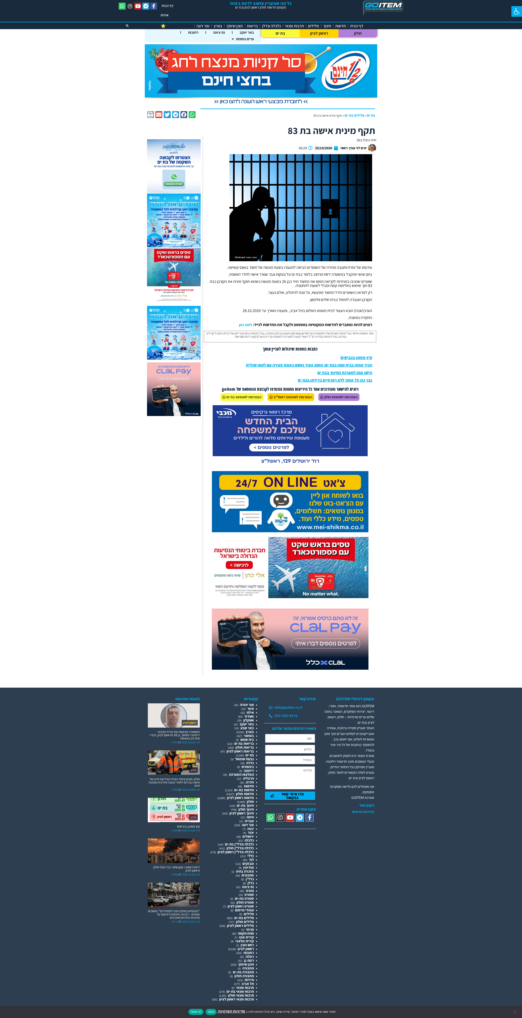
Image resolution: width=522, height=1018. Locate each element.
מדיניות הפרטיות (231, 1011)
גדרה (250, 762)
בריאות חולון (245, 747)
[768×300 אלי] (290, 596)
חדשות (340, 26)
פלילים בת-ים (354, 115)
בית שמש (247, 739)
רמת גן (249, 960)
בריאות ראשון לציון (240, 751)
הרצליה (248, 778)
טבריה (249, 821)
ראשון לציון (319, 33)
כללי (250, 855)
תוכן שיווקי (235, 26)
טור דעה (203, 26)
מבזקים (248, 863)
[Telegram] (145, 6)
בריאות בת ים (244, 743)
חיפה (250, 817)
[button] (516, 11)
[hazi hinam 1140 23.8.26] (261, 104)
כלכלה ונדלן (271, 26)
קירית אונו (246, 937)
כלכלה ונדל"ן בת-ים (239, 844)
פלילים (313, 26)
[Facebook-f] (153, 6)
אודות (164, 15)
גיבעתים (248, 766)
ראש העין (247, 945)
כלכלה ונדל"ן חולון (240, 848)
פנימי (250, 929)
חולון (358, 33)
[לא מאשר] (515, 1012)
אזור (250, 708)
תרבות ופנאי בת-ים (240, 991)
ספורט (249, 894)
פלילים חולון (245, 921)
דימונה (249, 770)
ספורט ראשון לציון (241, 906)
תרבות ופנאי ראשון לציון (236, 999)
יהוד (251, 832)
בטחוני (249, 735)
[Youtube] (137, 6)
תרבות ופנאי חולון (241, 995)
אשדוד (249, 716)
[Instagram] (130, 6)
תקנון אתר (366, 805)
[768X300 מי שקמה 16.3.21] (290, 531)
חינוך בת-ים (245, 805)
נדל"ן (250, 879)
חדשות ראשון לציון (240, 797)
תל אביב (248, 983)
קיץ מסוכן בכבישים (356, 357)
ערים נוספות (245, 39)
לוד (251, 859)
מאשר (211, 1011)
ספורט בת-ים (244, 898)
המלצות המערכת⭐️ (176, 26)
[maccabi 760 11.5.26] (290, 465)
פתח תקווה (246, 933)
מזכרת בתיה (245, 871)
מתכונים (248, 875)
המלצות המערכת (241, 774)
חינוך (327, 26)
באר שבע (247, 728)
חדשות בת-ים (244, 790)
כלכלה (249, 840)
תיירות (249, 979)
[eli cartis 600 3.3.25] (174, 414)
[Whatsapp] (122, 6)
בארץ (218, 26)
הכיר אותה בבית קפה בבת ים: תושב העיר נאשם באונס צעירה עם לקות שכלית (309, 365)
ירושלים (248, 836)
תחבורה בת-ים (243, 972)
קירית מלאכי (244, 941)
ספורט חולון (245, 902)
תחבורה (248, 968)
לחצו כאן (245, 324)
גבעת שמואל (244, 759)
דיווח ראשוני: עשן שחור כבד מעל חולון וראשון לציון (176, 869)
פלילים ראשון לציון (240, 925)
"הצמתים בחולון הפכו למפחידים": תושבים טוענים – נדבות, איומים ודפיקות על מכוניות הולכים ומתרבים (174, 914)
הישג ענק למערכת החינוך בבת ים (344, 372)
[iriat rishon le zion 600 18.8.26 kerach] (174, 246)
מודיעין (248, 867)
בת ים (280, 33)
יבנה (250, 828)
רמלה (250, 956)
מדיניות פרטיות (363, 812)
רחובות (193, 32)
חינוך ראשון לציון (241, 813)
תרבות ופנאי (294, 26)
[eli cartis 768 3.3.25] (290, 668)
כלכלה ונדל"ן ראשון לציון (236, 852)
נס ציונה (219, 32)
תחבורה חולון (244, 976)
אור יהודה (247, 704)
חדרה (250, 782)
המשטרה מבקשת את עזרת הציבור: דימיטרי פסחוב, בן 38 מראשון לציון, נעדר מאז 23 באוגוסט (175, 735)
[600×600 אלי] (174, 300)
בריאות (252, 26)
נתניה (250, 890)
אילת (250, 712)
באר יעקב (247, 32)
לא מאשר (195, 1011)
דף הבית (167, 5)
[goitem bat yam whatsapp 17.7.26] (174, 191)
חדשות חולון (245, 793)
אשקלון (248, 720)
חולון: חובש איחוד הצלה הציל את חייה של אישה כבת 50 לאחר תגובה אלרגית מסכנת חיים (174, 782)
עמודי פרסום (244, 910)
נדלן (251, 883)
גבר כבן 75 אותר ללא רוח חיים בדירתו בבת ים (335, 380)
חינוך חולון (246, 809)
